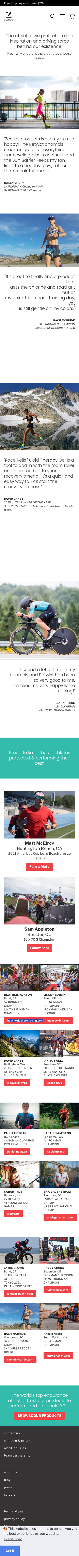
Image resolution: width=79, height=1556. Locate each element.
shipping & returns (18, 1441)
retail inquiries (15, 1448)
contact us (12, 1433)
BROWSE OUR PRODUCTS (39, 1416)
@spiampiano (55, 1151)
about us (10, 1472)
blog (7, 1480)
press (8, 1487)
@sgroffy (13, 1213)
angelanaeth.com (58, 1355)
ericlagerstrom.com (60, 1217)
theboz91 (55, 1082)
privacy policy (14, 1519)
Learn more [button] (13, 1539)
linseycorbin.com (58, 1020)
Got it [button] (10, 1551)
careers (10, 1494)
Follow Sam (39, 948)
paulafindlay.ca (17, 1151)
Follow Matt (39, 867)
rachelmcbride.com (20, 1359)
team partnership (17, 1455)
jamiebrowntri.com (20, 1293)
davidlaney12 (18, 1082)
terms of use (13, 1511)
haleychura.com (57, 1290)
